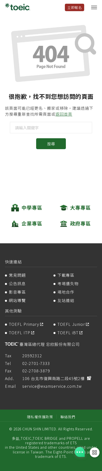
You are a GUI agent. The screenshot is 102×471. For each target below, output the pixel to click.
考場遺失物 (67, 283)
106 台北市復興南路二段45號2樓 (53, 378)
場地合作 (65, 292)
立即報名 (74, 7)
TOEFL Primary (24, 324)
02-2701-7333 (36, 363)
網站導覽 (17, 300)
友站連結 (65, 300)
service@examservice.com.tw (52, 386)
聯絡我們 (67, 417)
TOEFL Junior (71, 324)
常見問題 (17, 275)
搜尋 (51, 144)
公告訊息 (17, 283)
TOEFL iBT (67, 332)
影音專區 (17, 292)
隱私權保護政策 (40, 417)
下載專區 (65, 275)
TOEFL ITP (19, 332)
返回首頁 (63, 114)
